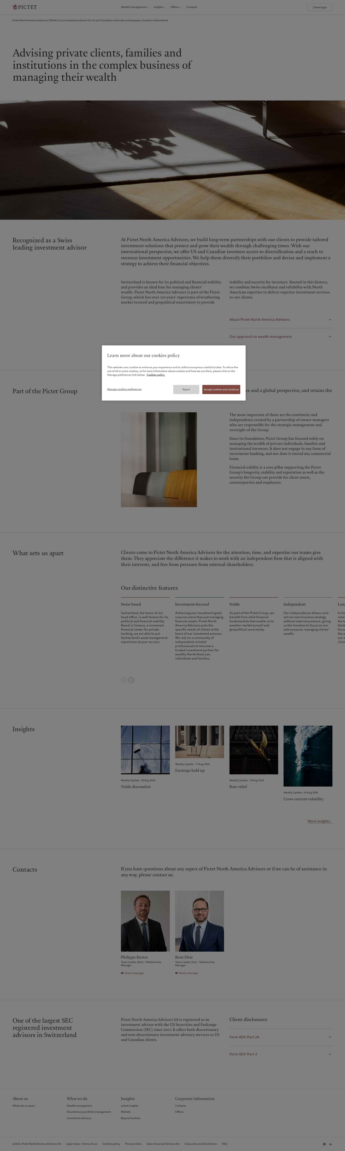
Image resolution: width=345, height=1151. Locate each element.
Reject (186, 389)
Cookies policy (156, 375)
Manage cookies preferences (124, 389)
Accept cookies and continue (221, 389)
